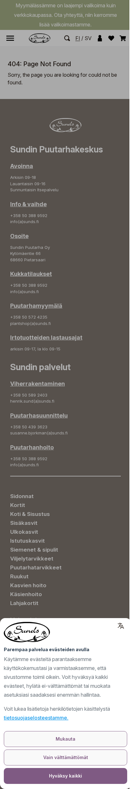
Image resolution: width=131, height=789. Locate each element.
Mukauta (65, 739)
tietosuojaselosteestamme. (36, 718)
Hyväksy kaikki (65, 775)
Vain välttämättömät (65, 757)
